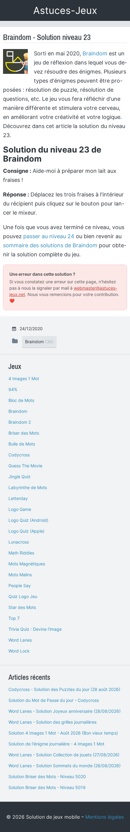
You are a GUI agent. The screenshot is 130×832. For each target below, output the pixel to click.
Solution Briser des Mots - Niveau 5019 (47, 787)
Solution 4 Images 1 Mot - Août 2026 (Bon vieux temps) (63, 732)
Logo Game (19, 509)
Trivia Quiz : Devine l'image (35, 629)
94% (12, 389)
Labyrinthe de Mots (27, 487)
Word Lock (19, 650)
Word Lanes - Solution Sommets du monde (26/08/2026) (64, 765)
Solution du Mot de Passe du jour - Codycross (53, 700)
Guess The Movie (25, 465)
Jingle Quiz (19, 476)
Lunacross (18, 541)
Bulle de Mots (21, 443)
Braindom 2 (19, 422)
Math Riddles (21, 552)
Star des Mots (22, 607)
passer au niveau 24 (48, 236)
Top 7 (14, 618)
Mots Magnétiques (26, 563)
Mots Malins (20, 574)
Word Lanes (20, 640)
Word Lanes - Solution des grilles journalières (52, 722)
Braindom (95, 53)
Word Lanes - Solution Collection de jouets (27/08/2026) (63, 754)
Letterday (18, 498)
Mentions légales (104, 817)
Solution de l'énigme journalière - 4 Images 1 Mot (56, 743)
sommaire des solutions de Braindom (50, 245)
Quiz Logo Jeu (22, 596)
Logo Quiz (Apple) (26, 531)
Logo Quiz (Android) (28, 520)
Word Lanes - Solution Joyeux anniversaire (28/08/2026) (64, 711)
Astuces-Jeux (65, 10)
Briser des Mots (23, 433)
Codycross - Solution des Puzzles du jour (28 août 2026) (64, 689)
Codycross (19, 454)
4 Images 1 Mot (23, 378)
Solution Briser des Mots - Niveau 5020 (47, 776)
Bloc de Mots (21, 400)
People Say (19, 585)
